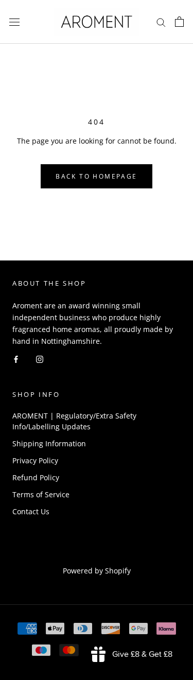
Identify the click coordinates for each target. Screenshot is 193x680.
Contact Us (30, 511)
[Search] (161, 22)
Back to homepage (96, 176)
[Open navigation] (14, 22)
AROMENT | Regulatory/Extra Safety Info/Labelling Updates (74, 421)
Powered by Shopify (97, 571)
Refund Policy (35, 477)
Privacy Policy (35, 460)
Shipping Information (49, 443)
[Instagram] (39, 358)
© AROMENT (96, 556)
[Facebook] (16, 358)
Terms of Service (40, 494)
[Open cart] (179, 21)
